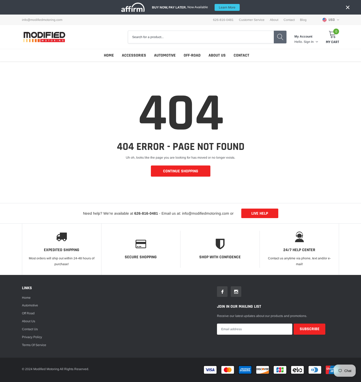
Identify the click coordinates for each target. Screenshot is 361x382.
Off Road (28, 313)
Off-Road (192, 55)
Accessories (134, 55)
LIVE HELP (259, 213)
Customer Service (252, 19)
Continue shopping (180, 171)
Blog (303, 19)
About (274, 19)
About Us (217, 55)
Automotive (165, 55)
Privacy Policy (32, 337)
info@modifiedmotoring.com (42, 19)
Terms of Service (34, 345)
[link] (222, 291)
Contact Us (30, 329)
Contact (289, 19)
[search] (280, 37)
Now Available (193, 7)
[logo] (44, 37)
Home (109, 55)
